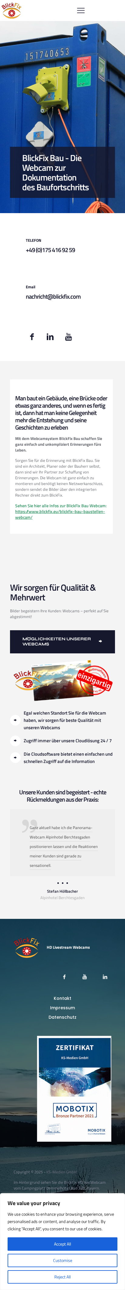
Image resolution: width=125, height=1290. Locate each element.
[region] (62, 1241)
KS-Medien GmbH (61, 1172)
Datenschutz (62, 1017)
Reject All (62, 1277)
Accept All (62, 1244)
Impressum (62, 1008)
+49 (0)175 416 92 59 (50, 250)
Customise (62, 1260)
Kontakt (62, 998)
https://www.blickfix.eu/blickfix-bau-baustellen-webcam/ (60, 514)
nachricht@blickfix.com (53, 296)
